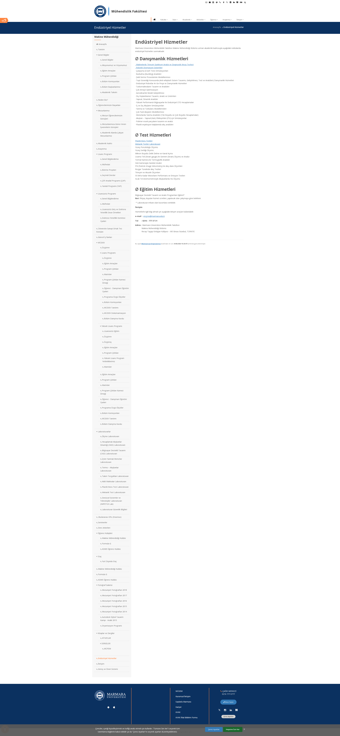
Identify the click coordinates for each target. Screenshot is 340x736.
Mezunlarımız (103, 110)
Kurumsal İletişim (183, 696)
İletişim (239, 19)
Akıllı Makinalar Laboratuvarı (113, 481)
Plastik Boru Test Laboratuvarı (115, 487)
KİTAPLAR (106, 638)
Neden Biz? (102, 100)
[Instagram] (225, 710)
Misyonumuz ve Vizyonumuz (114, 65)
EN (241, 2)
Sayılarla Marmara (183, 701)
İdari (174, 19)
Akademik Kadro (104, 143)
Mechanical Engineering (151, 244)
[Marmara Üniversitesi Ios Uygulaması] (114, 707)
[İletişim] (220, 2)
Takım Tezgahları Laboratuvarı (115, 476)
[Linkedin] (231, 710)
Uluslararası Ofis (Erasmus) (109, 517)
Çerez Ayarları (228, 716)
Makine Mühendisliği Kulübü (113, 538)
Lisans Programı (104, 154)
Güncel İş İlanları (104, 237)
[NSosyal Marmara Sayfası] (237, 2)
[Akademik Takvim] (213, 2)
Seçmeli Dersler (108, 175)
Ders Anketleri (103, 527)
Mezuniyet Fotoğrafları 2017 (114, 595)
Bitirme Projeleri (108, 170)
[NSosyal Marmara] (236, 710)
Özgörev (105, 247)
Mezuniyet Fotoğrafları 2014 (114, 611)
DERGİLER (105, 643)
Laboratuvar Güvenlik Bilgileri (114, 509)
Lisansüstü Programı (106, 193)
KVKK (178, 712)
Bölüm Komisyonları (110, 81)
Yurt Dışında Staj (108, 561)
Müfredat (105, 164)
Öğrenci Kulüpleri (104, 533)
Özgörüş (107, 342)
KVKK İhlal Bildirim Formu (186, 717)
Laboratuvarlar (104, 431)
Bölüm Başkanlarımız (110, 87)
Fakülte (163, 19)
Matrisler (107, 274)
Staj (99, 556)
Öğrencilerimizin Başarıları (108, 105)
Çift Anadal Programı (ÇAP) (113, 180)
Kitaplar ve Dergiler (105, 633)
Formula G (106, 543)
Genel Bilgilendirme (110, 159)
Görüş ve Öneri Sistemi (107, 669)
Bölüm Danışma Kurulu (113, 318)
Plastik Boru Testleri (143, 141)
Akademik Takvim (109, 92)
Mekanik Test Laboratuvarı (113, 492)
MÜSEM (179, 691)
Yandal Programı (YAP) (111, 186)
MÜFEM (107, 648)
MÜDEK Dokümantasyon (114, 313)
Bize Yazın (229, 702)
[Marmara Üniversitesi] (100, 11)
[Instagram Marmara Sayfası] (230, 2)
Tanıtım (101, 49)
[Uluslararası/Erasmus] (216, 2)
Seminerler (102, 522)
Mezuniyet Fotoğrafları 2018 (114, 590)
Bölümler (200, 19)
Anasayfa (217, 27)
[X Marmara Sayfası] (227, 2)
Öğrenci (213, 19)
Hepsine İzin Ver (233, 729)
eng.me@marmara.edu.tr (154, 216)
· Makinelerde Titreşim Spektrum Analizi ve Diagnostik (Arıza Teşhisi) (164, 64)
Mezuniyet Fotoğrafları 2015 (114, 606)
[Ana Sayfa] (154, 19)
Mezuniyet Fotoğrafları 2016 (114, 601)
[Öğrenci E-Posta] (206, 2)
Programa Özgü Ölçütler (114, 297)
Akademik (186, 19)
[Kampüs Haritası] (223, 2)
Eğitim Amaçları (108, 70)
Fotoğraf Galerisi (104, 585)
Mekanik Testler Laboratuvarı (147, 144)
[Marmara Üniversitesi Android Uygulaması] (108, 707)
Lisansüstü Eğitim (111, 331)
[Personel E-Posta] (209, 2)
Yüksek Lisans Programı (111, 326)
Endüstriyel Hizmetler (106, 658)
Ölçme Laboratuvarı (110, 436)
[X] (219, 710)
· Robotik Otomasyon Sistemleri (148, 67)
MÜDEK (101, 242)
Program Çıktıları (108, 76)
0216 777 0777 (228, 694)
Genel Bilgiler (103, 55)
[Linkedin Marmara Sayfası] (234, 2)
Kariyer (179, 707)
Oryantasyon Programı (111, 625)
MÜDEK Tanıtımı (110, 307)
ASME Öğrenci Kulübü (111, 549)
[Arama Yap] (245, 2)
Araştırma (226, 19)
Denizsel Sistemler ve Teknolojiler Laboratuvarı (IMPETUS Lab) (111, 501)
